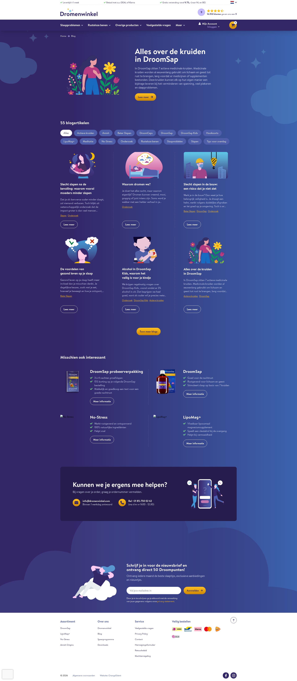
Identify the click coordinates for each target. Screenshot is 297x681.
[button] (208, 25)
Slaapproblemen (70, 25)
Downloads (103, 644)
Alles (66, 133)
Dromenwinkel (104, 628)
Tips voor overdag (216, 141)
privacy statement (165, 601)
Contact (139, 639)
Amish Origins (67, 644)
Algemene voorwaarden (84, 675)
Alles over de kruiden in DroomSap (198, 271)
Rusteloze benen (98, 25)
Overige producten (127, 25)
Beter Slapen (124, 133)
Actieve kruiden (85, 133)
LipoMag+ (69, 141)
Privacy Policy (141, 633)
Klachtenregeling (143, 656)
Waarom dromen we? (136, 184)
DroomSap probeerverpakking (116, 371)
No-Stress (107, 141)
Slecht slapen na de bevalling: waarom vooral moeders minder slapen (77, 188)
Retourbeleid (141, 650)
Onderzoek (127, 141)
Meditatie (88, 141)
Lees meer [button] (143, 97)
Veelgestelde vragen (158, 25)
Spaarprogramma (106, 639)
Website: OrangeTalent (110, 675)
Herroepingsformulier (145, 644)
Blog (73, 36)
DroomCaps (146, 133)
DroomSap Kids (189, 133)
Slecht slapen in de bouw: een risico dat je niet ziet (201, 186)
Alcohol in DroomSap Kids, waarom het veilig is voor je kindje (136, 273)
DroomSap (167, 133)
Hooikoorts (212, 133)
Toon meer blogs (148, 331)
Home (63, 36)
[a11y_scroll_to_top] (233, 620)
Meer (179, 25)
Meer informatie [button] (102, 401)
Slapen (194, 141)
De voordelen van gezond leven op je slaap (76, 271)
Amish (105, 133)
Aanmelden (193, 590)
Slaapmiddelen (175, 141)
